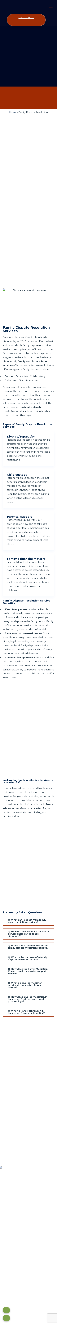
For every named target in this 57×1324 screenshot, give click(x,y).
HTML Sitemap (28, 1294)
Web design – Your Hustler (29, 1298)
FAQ (2, 1211)
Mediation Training (10, 1237)
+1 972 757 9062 (11, 1263)
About (3, 1203)
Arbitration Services (11, 1229)
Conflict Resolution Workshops (17, 1245)
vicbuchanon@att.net (16, 1267)
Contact (4, 1207)
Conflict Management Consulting (18, 1241)
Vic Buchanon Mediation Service (24, 1286)
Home (12, 112)
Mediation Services (10, 1233)
